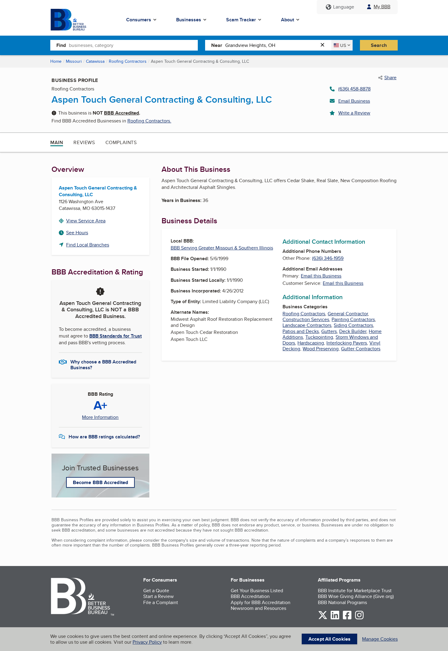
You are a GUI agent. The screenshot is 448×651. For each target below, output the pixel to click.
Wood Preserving (321, 348)
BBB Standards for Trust (115, 335)
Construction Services (306, 319)
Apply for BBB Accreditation (260, 602)
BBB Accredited (121, 112)
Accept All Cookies (329, 638)
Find (61, 45)
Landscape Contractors (307, 325)
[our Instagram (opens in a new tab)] (359, 618)
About (287, 19)
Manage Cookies (380, 639)
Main (56, 142)
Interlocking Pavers (346, 342)
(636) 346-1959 (327, 258)
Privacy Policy (147, 642)
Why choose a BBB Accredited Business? (103, 364)
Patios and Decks (301, 331)
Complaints (121, 142)
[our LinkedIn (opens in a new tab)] (335, 618)
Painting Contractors (353, 319)
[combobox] (133, 45)
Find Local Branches (87, 245)
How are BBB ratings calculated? (104, 436)
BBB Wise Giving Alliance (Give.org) (356, 596)
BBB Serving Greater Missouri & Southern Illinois (222, 247)
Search (379, 45)
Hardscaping (310, 342)
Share (390, 77)
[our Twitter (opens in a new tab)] (323, 618)
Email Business (354, 101)
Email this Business (321, 275)
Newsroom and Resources (258, 608)
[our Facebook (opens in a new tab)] (347, 618)
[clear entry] (324, 45)
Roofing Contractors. (149, 120)
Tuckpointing (319, 337)
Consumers (138, 19)
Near (216, 45)
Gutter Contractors (360, 348)
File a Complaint (160, 602)
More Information (100, 417)
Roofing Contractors (128, 61)
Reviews (84, 142)
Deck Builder (352, 331)
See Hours (77, 232)
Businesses (188, 19)
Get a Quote (156, 590)
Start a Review (158, 596)
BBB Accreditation (250, 596)
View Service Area (85, 221)
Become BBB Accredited (100, 482)
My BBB (382, 6)
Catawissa (95, 61)
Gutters (329, 331)
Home (56, 61)
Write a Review (354, 113)
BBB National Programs (342, 602)
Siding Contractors (353, 325)
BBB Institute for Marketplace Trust (355, 590)
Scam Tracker (241, 19)
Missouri (74, 61)
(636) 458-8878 (354, 89)
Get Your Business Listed (257, 590)
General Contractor (348, 313)
